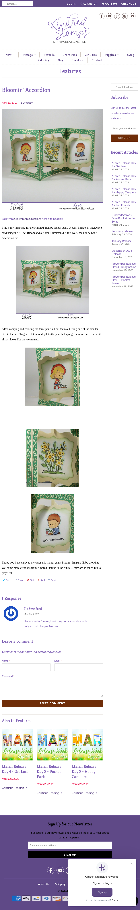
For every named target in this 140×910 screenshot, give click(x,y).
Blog (60, 60)
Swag (130, 55)
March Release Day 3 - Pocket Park (49, 771)
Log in (71, 3)
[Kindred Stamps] (70, 29)
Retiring (43, 60)
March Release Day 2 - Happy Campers (84, 771)
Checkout (128, 3)
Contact (97, 60)
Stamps (28, 55)
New (8, 55)
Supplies (110, 55)
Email (54, 580)
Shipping (60, 884)
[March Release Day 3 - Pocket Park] (52, 759)
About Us (43, 884)
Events (76, 60)
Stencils (49, 55)
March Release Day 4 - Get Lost (15, 769)
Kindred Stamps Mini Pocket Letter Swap (123, 218)
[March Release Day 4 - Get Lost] (17, 759)
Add (43, 580)
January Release (122, 241)
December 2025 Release (122, 252)
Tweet (9, 580)
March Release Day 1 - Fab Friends (124, 203)
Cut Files (91, 55)
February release (122, 231)
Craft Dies (70, 55)
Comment (8, 676)
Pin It (32, 580)
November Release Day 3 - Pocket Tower (124, 280)
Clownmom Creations (27, 218)
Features (70, 71)
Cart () (110, 3)
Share (21, 580)
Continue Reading (13, 787)
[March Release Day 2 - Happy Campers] (87, 759)
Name (6, 660)
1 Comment (27, 102)
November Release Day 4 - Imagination (124, 265)
